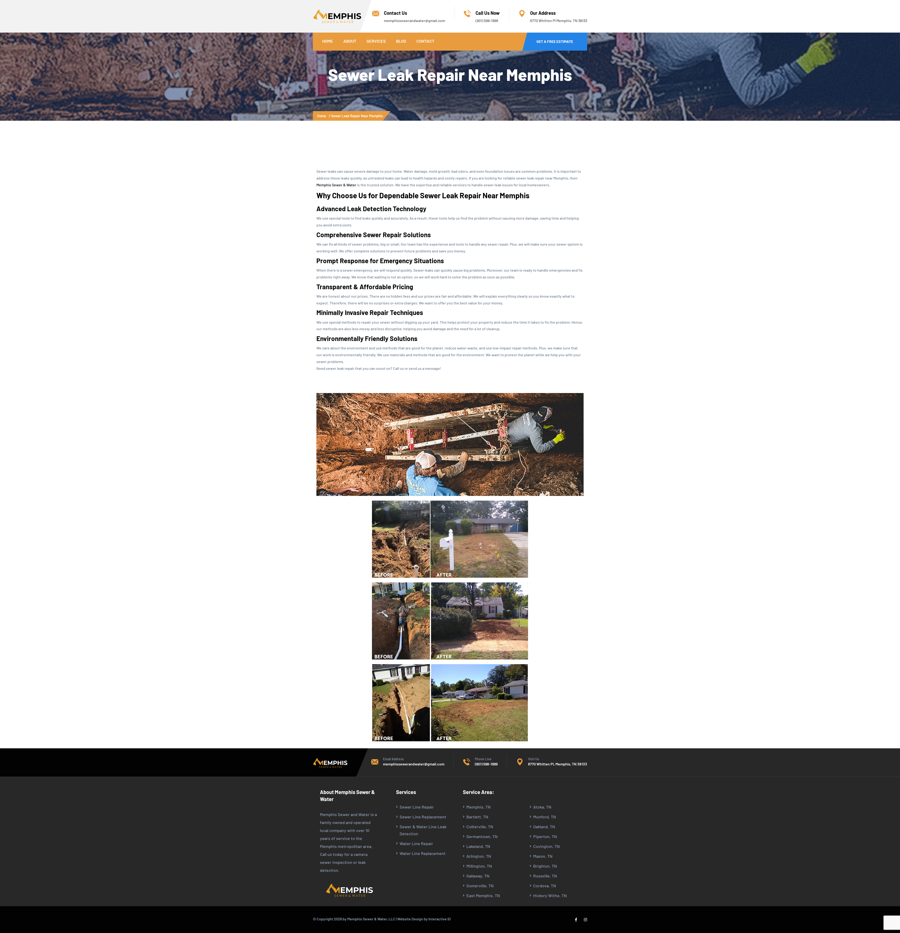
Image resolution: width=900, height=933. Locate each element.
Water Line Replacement (423, 853)
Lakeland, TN (478, 846)
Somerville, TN (480, 885)
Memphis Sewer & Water (336, 185)
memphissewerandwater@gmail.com (414, 20)
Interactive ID (439, 919)
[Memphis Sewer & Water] (337, 16)
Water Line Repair (416, 843)
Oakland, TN (544, 826)
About (349, 41)
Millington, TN (479, 866)
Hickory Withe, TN (550, 895)
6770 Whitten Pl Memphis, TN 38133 (558, 20)
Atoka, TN (542, 806)
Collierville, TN (479, 826)
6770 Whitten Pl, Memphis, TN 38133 (557, 764)
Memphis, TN (478, 806)
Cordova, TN (544, 885)
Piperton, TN (545, 836)
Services (376, 41)
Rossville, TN (545, 875)
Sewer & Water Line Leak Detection (423, 830)
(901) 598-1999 (487, 20)
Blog (401, 41)
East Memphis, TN (483, 895)
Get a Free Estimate (554, 41)
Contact (425, 41)
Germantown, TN (482, 836)
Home (327, 41)
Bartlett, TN (477, 816)
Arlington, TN (478, 856)
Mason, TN (542, 856)
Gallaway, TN (477, 875)
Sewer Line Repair (417, 806)
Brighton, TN (545, 866)
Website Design (410, 919)
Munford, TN (544, 816)
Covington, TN (546, 846)
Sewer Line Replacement (423, 816)
